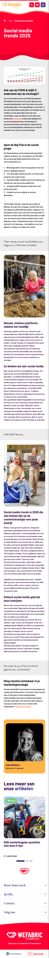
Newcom (17, 118)
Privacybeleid (35, 943)
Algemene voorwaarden (18, 943)
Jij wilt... (9, 894)
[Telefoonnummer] (31, 4)
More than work (15, 885)
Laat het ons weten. (23, 706)
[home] (11, 5)
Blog (10, 21)
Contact (9, 903)
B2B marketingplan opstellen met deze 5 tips (22, 844)
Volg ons (9, 912)
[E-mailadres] (37, 4)
